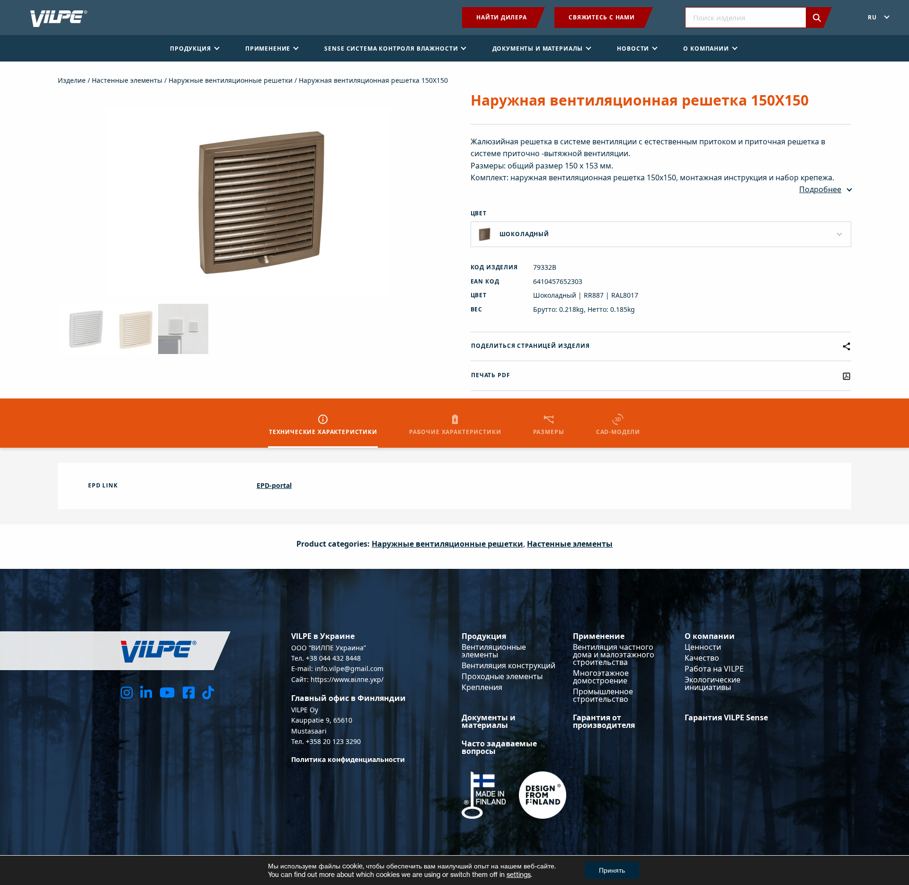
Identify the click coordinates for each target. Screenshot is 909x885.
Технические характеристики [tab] (323, 432)
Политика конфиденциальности (348, 759)
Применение (598, 636)
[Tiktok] (208, 692)
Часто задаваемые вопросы (499, 747)
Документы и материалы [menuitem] (537, 48)
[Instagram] (126, 692)
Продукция (484, 636)
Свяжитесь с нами (601, 17)
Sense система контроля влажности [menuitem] (391, 48)
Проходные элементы (502, 676)
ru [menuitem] (872, 17)
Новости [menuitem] (633, 48)
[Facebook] (188, 692)
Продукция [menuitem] (190, 48)
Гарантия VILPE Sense (726, 717)
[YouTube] (167, 692)
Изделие (72, 80)
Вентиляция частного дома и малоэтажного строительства (613, 654)
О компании (710, 636)
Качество (702, 658)
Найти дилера (501, 17)
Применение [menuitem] (267, 48)
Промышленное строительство (603, 695)
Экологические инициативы (712, 683)
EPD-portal (274, 485)
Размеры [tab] (548, 432)
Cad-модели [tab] (618, 432)
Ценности (703, 647)
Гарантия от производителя (604, 721)
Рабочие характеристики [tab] (455, 432)
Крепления (482, 687)
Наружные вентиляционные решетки (231, 80)
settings (519, 874)
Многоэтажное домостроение (601, 677)
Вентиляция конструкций (508, 665)
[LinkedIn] (146, 692)
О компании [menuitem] (706, 48)
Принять (612, 870)
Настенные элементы (127, 80)
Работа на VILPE (714, 669)
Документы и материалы (489, 721)
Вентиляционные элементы (494, 651)
